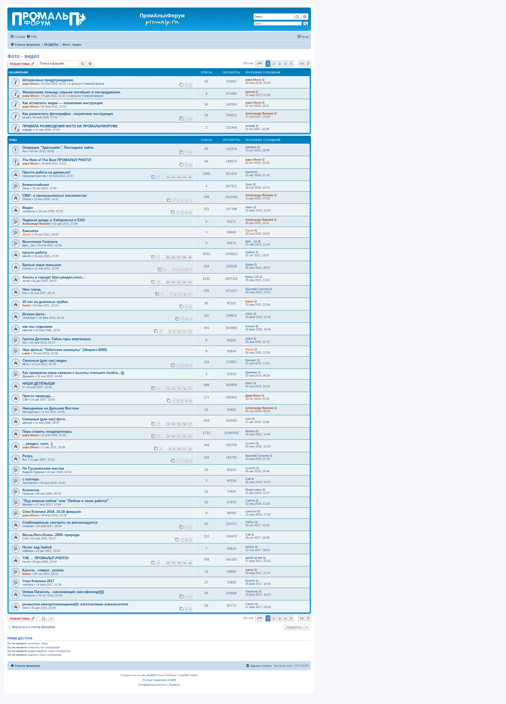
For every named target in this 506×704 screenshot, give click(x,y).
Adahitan (250, 147)
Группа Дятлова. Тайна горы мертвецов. (56, 339)
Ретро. (27, 456)
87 (179, 257)
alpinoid (27, 330)
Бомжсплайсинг (35, 185)
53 (184, 282)
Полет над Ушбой (37, 547)
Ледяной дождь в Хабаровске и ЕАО (53, 220)
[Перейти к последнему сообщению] (263, 79)
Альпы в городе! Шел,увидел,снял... (53, 277)
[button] (259, 63)
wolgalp (27, 129)
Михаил (27, 504)
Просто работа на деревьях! (46, 172)
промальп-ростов (34, 175)
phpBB (150, 675)
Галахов (27, 493)
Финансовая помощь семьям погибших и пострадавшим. (71, 92)
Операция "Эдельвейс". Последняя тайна (57, 148)
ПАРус (249, 522)
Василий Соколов (257, 289)
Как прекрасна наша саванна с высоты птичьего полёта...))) (73, 373)
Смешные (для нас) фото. (44, 419)
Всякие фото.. (34, 314)
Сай (25, 399)
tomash (250, 326)
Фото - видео (23, 56)
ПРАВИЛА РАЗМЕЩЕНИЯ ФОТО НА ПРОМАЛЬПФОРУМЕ (70, 126)
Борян (249, 264)
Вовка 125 (252, 276)
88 (184, 257)
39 (168, 436)
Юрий (26, 234)
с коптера (30, 479)
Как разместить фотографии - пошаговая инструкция (67, 114)
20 (190, 563)
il (22, 387)
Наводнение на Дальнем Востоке (50, 408)
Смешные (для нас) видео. (45, 361)
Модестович (253, 489)
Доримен (28, 376)
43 (190, 436)
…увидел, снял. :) (37, 444)
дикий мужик (253, 557)
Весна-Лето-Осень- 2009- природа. (51, 535)
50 (168, 282)
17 (190, 388)
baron (26, 305)
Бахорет (250, 360)
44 (168, 177)
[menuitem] (31, 36)
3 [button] (279, 63)
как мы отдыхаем (37, 327)
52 (179, 282)
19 (184, 563)
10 (184, 294)
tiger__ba (28, 245)
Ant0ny (249, 546)
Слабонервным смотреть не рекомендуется (60, 522)
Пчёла (26, 199)
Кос (24, 151)
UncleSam (29, 317)
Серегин (27, 526)
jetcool (250, 91)
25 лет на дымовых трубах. (45, 302)
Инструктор (30, 411)
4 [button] (285, 63)
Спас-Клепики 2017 (38, 581)
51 (173, 282)
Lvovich (250, 443)
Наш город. (31, 289)
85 (168, 257)
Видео (27, 208)
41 (179, 436)
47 (184, 177)
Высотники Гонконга (39, 242)
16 (184, 388)
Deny (25, 188)
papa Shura (30, 83)
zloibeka (27, 550)
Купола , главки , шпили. (43, 570)
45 (173, 177)
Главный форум (93, 83)
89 (190, 257)
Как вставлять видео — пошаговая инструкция (62, 103)
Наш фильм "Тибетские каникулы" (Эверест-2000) (64, 350)
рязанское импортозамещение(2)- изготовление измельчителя (75, 604)
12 (190, 331)
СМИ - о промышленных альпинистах (54, 195)
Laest (26, 353)
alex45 (26, 256)
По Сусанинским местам (43, 468)
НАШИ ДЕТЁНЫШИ (38, 383)
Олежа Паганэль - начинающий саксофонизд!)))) (63, 592)
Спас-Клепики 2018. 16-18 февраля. (52, 512)
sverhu (26, 268)
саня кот (251, 511)
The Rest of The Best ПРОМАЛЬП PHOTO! (56, 160)
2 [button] (274, 63)
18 (179, 563)
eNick (249, 207)
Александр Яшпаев (259, 113)
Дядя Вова (253, 395)
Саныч (249, 603)
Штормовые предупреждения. (48, 80)
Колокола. (31, 490)
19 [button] (301, 63)
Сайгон (250, 500)
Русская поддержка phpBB (159, 679)
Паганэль (28, 595)
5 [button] (291, 63)
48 (190, 177)
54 (190, 282)
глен (248, 418)
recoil (25, 117)
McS (25, 364)
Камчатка (30, 231)
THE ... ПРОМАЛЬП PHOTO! (45, 558)
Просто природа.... (38, 396)
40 (173, 436)
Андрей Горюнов (33, 472)
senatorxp (28, 211)
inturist (249, 171)
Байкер (250, 252)
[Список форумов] (49, 18)
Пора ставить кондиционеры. (47, 431)
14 (173, 388)
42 (184, 436)
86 (173, 257)
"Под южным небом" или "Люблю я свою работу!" (65, 501)
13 (168, 388)
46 (179, 177)
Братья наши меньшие (41, 265)
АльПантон (29, 482)
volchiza (27, 584)
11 (190, 294)
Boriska (250, 431)
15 (179, 388)
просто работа (34, 252)
